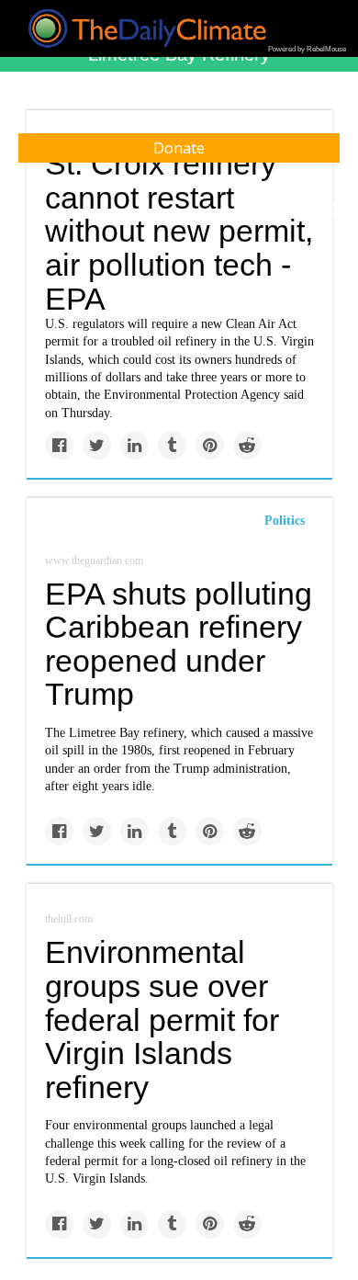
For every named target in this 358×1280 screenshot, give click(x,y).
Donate (179, 148)
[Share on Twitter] (97, 445)
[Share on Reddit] (247, 445)
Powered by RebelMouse (307, 49)
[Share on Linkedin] (134, 445)
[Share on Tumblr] (172, 445)
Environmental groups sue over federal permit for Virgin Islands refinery (162, 1019)
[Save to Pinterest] (210, 445)
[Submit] (332, 209)
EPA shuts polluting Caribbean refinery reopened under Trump (178, 644)
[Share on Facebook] (59, 445)
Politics (284, 520)
